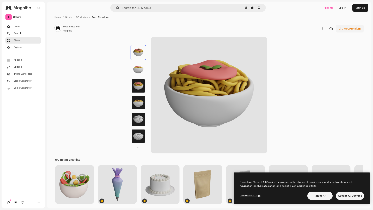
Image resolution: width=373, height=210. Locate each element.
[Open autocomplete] (116, 7)
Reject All (320, 195)
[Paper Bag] (202, 185)
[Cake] (160, 185)
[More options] (322, 28)
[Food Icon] (74, 185)
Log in (342, 8)
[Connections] (8, 202)
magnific (67, 30)
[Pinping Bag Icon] (117, 185)
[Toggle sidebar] (38, 8)
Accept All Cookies (350, 195)
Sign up (360, 8)
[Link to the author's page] (57, 29)
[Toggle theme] (22, 202)
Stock (68, 17)
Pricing (328, 8)
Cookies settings (250, 195)
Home (57, 17)
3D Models (82, 17)
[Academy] (15, 202)
